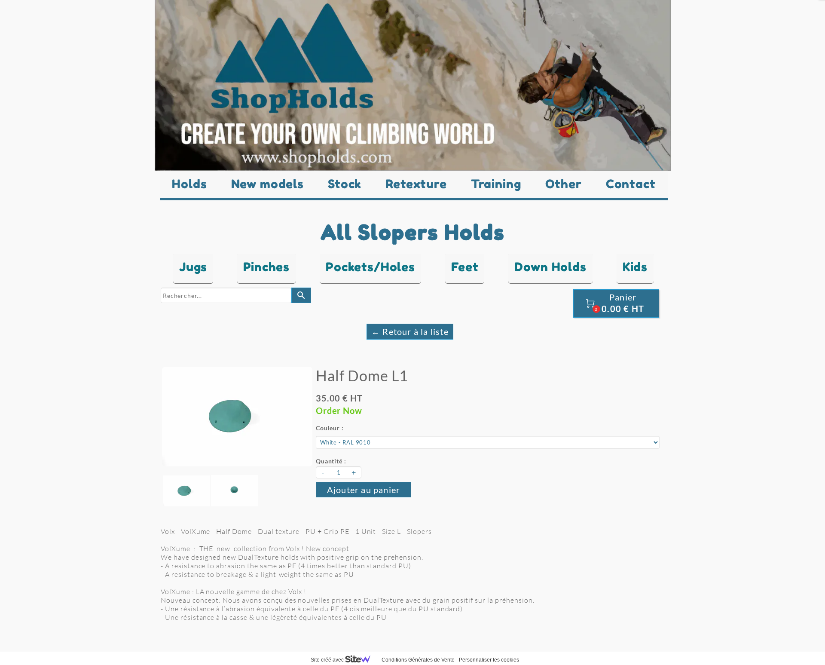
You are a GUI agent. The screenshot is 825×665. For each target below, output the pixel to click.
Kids (635, 267)
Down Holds (550, 267)
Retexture (416, 184)
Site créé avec (328, 660)
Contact (631, 184)
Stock (344, 184)
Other (563, 184)
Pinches (266, 267)
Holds (189, 184)
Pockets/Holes (370, 267)
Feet (464, 267)
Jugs (193, 267)
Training (496, 184)
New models (267, 184)
